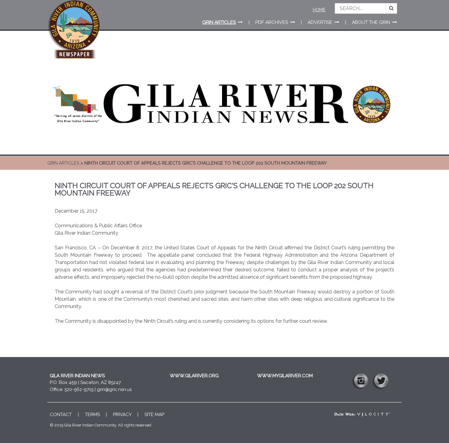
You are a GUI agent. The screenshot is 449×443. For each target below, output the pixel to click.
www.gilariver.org (194, 375)
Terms (92, 414)
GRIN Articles (63, 163)
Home (319, 10)
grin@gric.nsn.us (114, 389)
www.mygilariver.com (285, 375)
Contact (61, 414)
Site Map (154, 414)
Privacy (122, 414)
